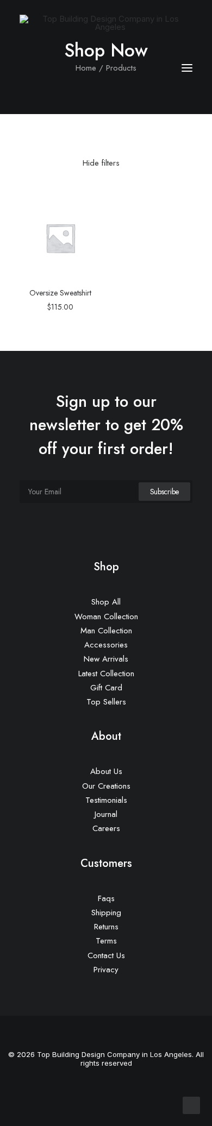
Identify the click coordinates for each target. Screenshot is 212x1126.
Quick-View (88, 210)
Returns (106, 927)
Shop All (106, 602)
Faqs (106, 898)
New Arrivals (106, 659)
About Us (106, 771)
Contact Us (106, 955)
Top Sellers (106, 702)
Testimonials (106, 800)
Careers (106, 828)
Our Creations (106, 786)
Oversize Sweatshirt (60, 292)
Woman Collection (106, 616)
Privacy (106, 970)
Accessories (106, 645)
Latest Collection (106, 674)
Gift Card (106, 688)
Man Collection (106, 631)
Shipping (106, 913)
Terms (106, 941)
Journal (106, 814)
